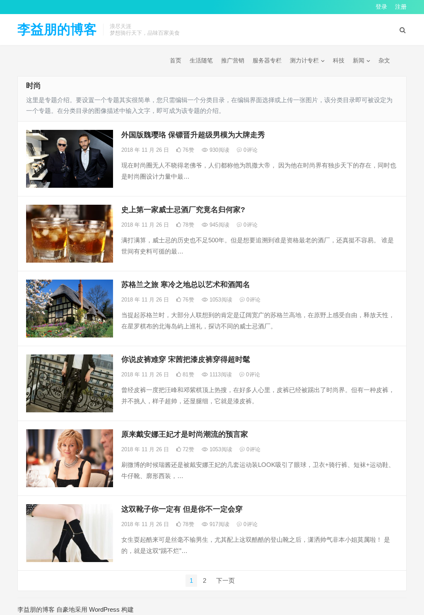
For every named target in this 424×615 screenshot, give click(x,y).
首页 (175, 60)
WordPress (104, 609)
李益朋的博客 (57, 29)
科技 (338, 60)
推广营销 (232, 60)
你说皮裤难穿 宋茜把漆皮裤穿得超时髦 (185, 359)
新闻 (358, 60)
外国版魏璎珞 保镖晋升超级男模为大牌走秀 (193, 135)
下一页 (225, 580)
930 (218, 150)
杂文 (384, 60)
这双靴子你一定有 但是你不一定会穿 (182, 509)
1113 (220, 374)
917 (218, 524)
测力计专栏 (304, 60)
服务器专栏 (267, 60)
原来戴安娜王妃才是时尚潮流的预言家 (184, 434)
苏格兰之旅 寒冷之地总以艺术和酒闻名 (185, 284)
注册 (401, 6)
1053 (220, 300)
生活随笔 (201, 60)
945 (218, 225)
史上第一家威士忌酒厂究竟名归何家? (183, 210)
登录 (381, 6)
